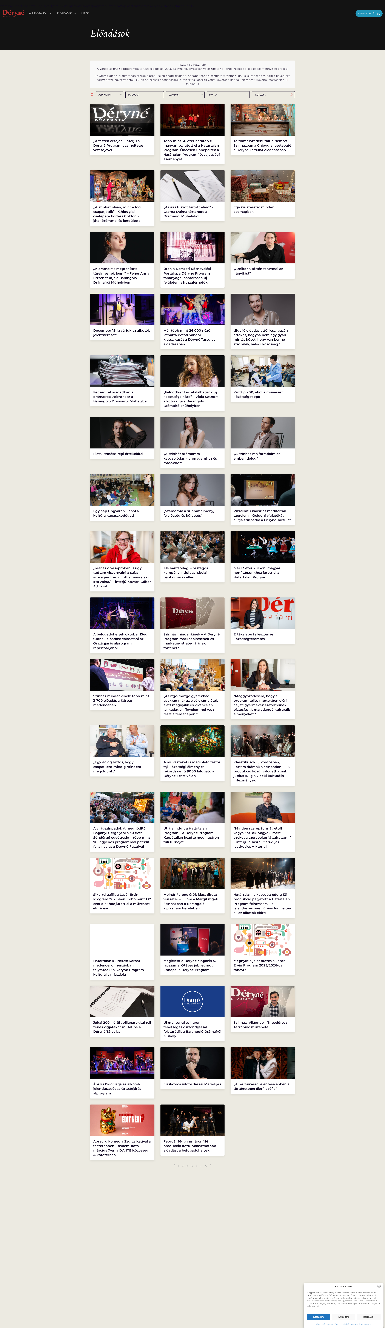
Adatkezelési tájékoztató (346, 1324)
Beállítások (368, 1317)
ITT (286, 80)
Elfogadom (318, 1317)
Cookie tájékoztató (324, 1324)
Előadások (64, 13)
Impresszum (365, 1324)
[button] (378, 1286)
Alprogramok (38, 13)
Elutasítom (343, 1317)
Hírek (85, 13)
